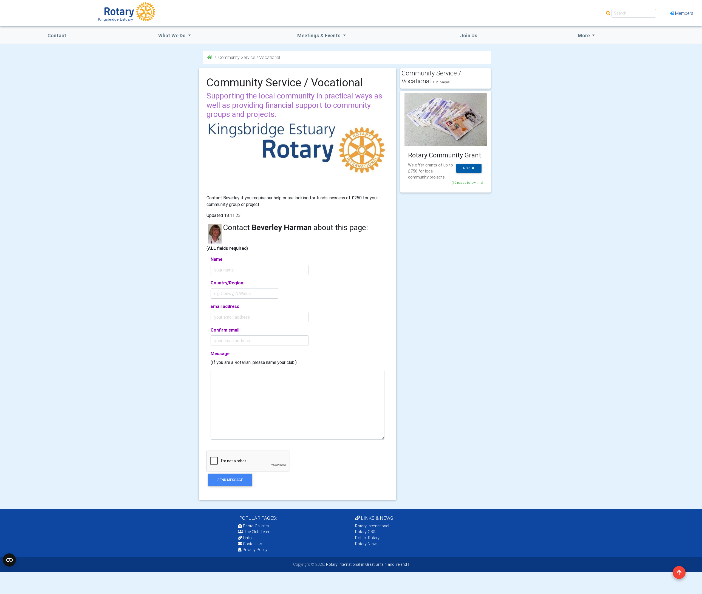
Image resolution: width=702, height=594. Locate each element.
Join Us (468, 35)
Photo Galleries (255, 526)
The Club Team (257, 531)
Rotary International (372, 526)
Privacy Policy (255, 549)
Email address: (225, 306)
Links (247, 537)
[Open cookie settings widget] (9, 560)
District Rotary (367, 537)
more (467, 168)
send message (230, 479)
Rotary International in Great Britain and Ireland (366, 564)
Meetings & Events (319, 35)
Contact (56, 35)
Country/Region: (227, 282)
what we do (172, 35)
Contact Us (252, 543)
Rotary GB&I (366, 531)
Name (216, 259)
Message (220, 353)
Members (684, 13)
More (584, 35)
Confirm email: (225, 330)
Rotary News (366, 543)
